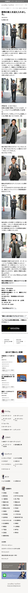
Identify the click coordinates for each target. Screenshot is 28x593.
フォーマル (6, 423)
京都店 (16, 523)
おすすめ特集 (18, 458)
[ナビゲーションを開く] (26, 5)
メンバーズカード (19, 465)
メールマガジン (7, 464)
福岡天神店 (6, 535)
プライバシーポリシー (7, 545)
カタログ (5, 461)
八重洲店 (5, 499)
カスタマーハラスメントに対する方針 (11, 548)
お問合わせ (18, 481)
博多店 (16, 532)
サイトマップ (5, 558)
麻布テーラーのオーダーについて (12, 441)
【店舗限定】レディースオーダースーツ (14, 1)
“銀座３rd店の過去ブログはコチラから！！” (14, 316)
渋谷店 (16, 508)
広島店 (5, 532)
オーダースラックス (19, 419)
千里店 (5, 529)
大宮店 (16, 493)
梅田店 (5, 526)
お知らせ (17, 461)
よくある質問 (6, 481)
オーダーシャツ (19, 415)
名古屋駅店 (6, 523)
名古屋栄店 (18, 520)
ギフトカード (6, 469)
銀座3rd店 (5, 502)
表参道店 (17, 511)
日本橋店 (5, 514)
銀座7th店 (5, 505)
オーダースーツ (7, 415)
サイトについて (5, 552)
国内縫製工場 (18, 444)
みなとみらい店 (7, 520)
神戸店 (16, 529)
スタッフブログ (7, 458)
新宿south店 (6, 508)
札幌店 (5, 493)
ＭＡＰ (3, 298)
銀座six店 (17, 502)
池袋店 (5, 511)
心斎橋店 (17, 526)
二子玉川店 (18, 514)
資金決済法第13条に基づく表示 (9, 555)
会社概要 (4, 542)
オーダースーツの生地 (7, 445)
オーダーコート (7, 426)
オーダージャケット (7, 419)
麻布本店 (5, 496)
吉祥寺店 (5, 517)
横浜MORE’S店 (19, 517)
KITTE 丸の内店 (19, 496)
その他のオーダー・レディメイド (11, 429)
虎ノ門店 (17, 499)
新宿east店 (18, 505)
